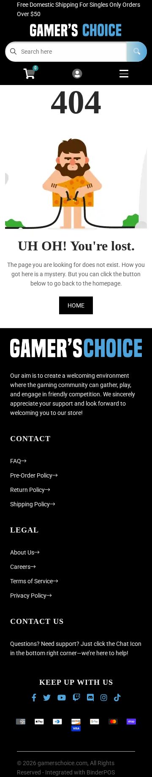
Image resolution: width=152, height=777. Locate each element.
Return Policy (27, 489)
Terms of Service (31, 581)
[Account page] (77, 74)
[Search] (137, 51)
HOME (76, 305)
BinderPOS (101, 772)
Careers (20, 566)
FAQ (15, 461)
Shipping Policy (30, 504)
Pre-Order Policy (31, 475)
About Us (22, 552)
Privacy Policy (28, 595)
